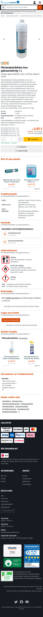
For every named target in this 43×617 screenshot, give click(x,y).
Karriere (3, 481)
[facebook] (21, 602)
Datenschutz (5, 501)
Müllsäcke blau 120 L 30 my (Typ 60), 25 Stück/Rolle (11, 181)
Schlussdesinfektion (27, 404)
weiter (36, 189)
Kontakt (3, 479)
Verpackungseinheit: (7, 116)
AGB (2, 496)
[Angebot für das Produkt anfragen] (21, 150)
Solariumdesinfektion (21, 406)
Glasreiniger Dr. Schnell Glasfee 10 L (31, 181)
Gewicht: (3, 113)
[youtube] (27, 602)
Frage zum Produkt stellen (11, 320)
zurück (7, 189)
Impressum (4, 498)
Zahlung (24, 476)
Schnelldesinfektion (8, 406)
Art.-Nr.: (3, 111)
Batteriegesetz (5, 507)
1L (19, 412)
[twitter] (16, 602)
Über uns (3, 476)
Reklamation (26, 481)
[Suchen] (39, 7)
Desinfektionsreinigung (9, 409)
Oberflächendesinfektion (9, 412)
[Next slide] (39, 39)
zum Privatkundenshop (7, 13)
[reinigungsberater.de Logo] (10, 2)
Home (2, 16)
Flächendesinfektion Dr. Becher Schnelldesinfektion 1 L (11, 358)
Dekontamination (17, 401)
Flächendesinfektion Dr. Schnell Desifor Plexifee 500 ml (31, 358)
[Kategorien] (3, 7)
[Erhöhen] (20, 139)
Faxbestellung (26, 484)
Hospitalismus (6, 401)
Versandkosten (27, 479)
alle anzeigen (23, 338)
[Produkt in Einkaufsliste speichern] (21, 147)
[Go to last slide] (4, 39)
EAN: (2, 118)
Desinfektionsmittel (12, 16)
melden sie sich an (13, 298)
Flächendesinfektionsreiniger (11, 404)
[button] (34, 2)
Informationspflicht (7, 504)
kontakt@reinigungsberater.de (10, 532)
